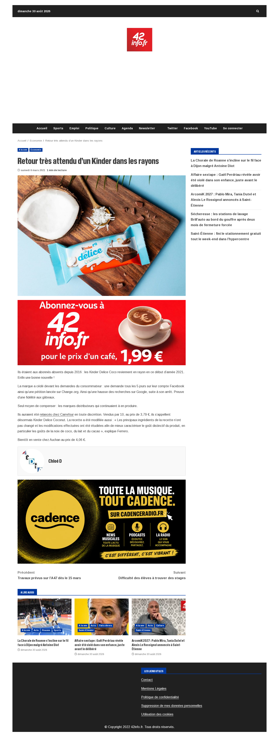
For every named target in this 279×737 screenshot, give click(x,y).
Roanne (46, 630)
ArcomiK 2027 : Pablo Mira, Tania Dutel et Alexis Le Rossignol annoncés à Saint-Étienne (159, 617)
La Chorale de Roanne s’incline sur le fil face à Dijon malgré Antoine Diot (44, 617)
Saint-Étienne (86, 630)
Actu (36, 630)
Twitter (172, 128)
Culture (110, 128)
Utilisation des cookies (157, 714)
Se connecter (233, 128)
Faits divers (105, 625)
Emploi (74, 128)
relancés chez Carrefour (57, 414)
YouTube (210, 128)
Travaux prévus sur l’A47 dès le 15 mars (49, 575)
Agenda (127, 128)
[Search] (257, 11)
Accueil (42, 128)
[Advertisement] (139, 87)
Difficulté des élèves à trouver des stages (152, 575)
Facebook (191, 128)
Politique (91, 128)
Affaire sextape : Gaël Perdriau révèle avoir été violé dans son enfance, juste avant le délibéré (101, 617)
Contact (147, 680)
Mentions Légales (153, 688)
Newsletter (147, 128)
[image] (102, 332)
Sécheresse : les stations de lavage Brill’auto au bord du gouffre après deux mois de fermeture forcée (223, 219)
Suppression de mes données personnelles (171, 705)
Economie (36, 150)
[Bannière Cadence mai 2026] (102, 521)
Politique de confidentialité (160, 697)
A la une (23, 150)
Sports (58, 128)
